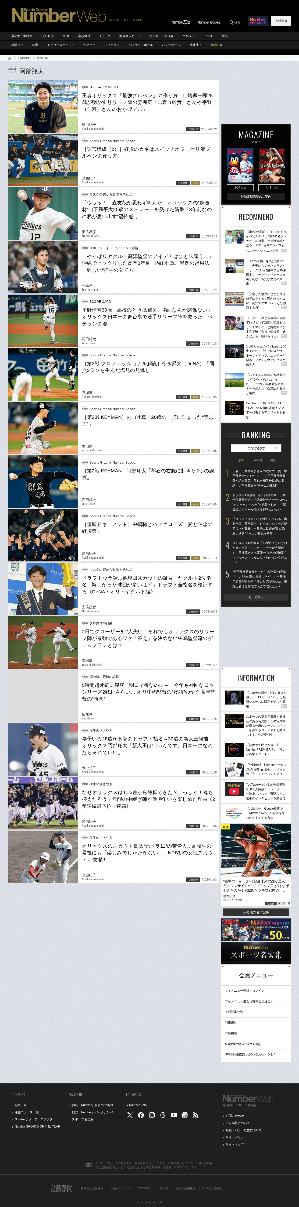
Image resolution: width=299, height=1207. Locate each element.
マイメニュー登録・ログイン (244, 990)
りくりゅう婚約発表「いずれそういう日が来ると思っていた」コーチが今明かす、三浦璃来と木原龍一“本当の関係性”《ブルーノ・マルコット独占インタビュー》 (259, 552)
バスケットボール (141, 45)
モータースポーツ (59, 45)
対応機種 (231, 1033)
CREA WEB (145, 1188)
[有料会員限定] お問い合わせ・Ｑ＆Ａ (250, 1054)
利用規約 (231, 1022)
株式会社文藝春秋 (92, 1188)
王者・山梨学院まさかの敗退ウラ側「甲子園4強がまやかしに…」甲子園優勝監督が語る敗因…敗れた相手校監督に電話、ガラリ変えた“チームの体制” (259, 478)
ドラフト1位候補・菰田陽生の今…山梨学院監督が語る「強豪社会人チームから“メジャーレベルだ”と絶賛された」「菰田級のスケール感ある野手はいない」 (259, 502)
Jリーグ (105, 36)
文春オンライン (120, 1188)
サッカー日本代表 (161, 36)
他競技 (194, 45)
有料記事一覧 (234, 1012)
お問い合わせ (235, 1116)
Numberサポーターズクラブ (34, 1119)
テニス (208, 36)
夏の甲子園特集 (21, 36)
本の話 (164, 1188)
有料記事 (216, 45)
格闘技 (15, 45)
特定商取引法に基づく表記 (243, 1044)
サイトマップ (235, 1144)
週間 (273, 460)
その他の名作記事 (256, 912)
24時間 (257, 460)
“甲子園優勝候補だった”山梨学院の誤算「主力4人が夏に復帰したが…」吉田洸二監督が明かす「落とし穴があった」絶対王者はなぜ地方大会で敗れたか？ (259, 579)
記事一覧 (21, 1105)
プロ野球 (48, 36)
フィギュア (112, 45)
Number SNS (138, 1105)
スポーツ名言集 (82, 1119)
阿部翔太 (24, 58)
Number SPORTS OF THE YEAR (37, 1126)
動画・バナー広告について (244, 1130)
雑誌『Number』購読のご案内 (92, 1105)
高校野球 (84, 36)
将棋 (35, 45)
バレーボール (171, 45)
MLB (66, 36)
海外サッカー (128, 36)
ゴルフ (187, 36)
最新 (241, 460)
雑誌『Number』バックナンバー (94, 1112)
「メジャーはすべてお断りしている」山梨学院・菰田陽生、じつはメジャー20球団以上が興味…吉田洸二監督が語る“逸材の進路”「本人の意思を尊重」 (259, 526)
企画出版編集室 (186, 1188)
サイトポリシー (236, 1137)
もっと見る (256, 597)
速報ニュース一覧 (27, 1112)
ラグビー (89, 45)
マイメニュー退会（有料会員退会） (249, 1001)
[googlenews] (185, 1116)
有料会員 (281, 21)
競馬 (225, 36)
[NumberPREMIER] (258, 21)
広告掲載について (238, 1123)
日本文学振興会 (213, 1188)
